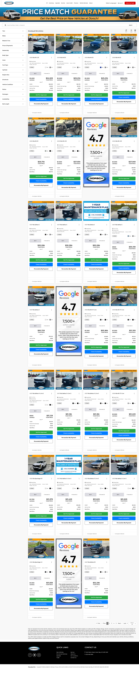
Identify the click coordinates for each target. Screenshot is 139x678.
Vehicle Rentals (84, 3)
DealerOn (48, 667)
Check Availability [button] (41, 99)
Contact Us (73, 657)
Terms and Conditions (64, 667)
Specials (57, 3)
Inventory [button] (51, 3)
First (98, 623)
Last (125, 623)
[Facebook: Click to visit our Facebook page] (30, 655)
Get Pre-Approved (41, 95)
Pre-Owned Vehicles (61, 654)
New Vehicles (59, 652)
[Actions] (51, 57)
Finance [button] (76, 3)
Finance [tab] (47, 73)
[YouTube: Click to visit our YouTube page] (34, 655)
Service (72, 652)
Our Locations (74, 656)
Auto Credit (69, 3)
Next (120, 623)
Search (130, 25)
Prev (104, 623)
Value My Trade (130, 3)
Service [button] (63, 3)
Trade (57, 657)
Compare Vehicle (36, 112)
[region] (41, 87)
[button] (52, 43)
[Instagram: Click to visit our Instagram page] (39, 655)
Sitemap (52, 667)
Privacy (56, 667)
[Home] (47, 3)
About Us (73, 654)
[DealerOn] (32, 667)
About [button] (91, 3)
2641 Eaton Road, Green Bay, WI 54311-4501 (97, 652)
